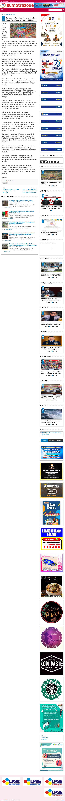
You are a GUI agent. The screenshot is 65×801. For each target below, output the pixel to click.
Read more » (9, 207)
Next (41, 178)
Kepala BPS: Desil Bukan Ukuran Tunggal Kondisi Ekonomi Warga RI (50, 397)
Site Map (43, 735)
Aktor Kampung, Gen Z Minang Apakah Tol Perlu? (51, 182)
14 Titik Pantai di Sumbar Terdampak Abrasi (51, 421)
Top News (44, 440)
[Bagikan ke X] (6, 183)
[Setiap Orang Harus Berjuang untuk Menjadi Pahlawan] (51, 199)
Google (62, 800)
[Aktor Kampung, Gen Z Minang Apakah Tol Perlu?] (51, 175)
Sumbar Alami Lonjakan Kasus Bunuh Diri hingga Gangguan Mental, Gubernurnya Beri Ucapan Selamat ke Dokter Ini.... (51, 231)
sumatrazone (4, 800)
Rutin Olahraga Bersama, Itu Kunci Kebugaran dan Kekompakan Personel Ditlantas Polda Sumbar (51, 372)
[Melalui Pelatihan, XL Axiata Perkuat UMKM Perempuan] (51, 291)
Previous (62, 178)
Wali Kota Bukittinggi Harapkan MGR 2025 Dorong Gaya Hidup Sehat (51, 274)
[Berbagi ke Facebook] (7, 183)
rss (63, 1)
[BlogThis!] (4, 183)
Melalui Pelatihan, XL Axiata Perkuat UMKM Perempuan (50, 299)
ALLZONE (59, 440)
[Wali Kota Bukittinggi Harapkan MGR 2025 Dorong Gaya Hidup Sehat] (51, 267)
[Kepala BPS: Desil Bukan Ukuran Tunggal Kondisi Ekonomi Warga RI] (51, 389)
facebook (59, 1)
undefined (19, 203)
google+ (61, 1)
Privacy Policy (44, 737)
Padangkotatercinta (9, 180)
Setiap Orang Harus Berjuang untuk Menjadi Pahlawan (50, 207)
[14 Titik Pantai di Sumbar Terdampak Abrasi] (51, 414)
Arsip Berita (51, 440)
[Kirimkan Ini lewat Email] (2, 183)
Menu (1, 9)
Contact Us (44, 739)
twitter (57, 1)
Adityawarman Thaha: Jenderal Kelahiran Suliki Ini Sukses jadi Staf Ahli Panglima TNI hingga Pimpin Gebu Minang (51, 348)
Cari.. (63, 10)
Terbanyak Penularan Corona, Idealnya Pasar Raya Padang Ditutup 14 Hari (21, 19)
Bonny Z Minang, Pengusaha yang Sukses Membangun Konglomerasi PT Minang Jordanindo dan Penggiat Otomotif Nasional (51, 323)
